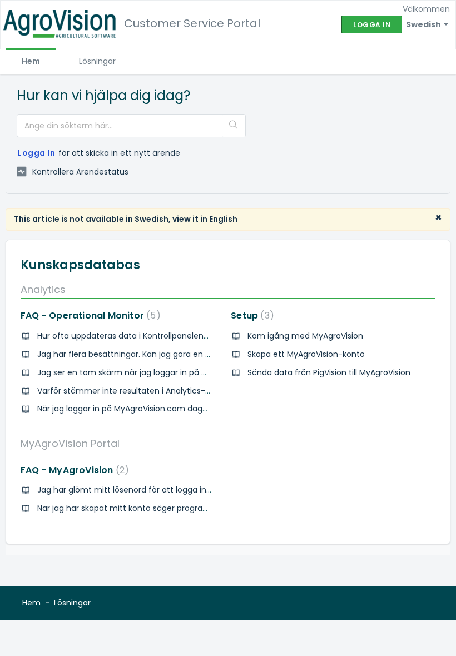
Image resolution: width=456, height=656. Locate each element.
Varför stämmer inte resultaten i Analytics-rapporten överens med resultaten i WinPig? (206, 390)
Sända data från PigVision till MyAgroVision (328, 372)
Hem (31, 61)
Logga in (36, 152)
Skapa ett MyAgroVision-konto (306, 354)
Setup (250, 315)
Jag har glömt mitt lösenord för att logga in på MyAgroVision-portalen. (174, 489)
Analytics (43, 289)
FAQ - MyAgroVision (73, 470)
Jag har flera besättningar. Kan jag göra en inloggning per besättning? (173, 354)
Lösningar (97, 61)
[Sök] (233, 126)
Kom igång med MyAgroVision (305, 335)
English (223, 219)
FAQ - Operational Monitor (88, 315)
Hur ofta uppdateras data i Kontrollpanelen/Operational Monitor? (163, 335)
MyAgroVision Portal (70, 443)
